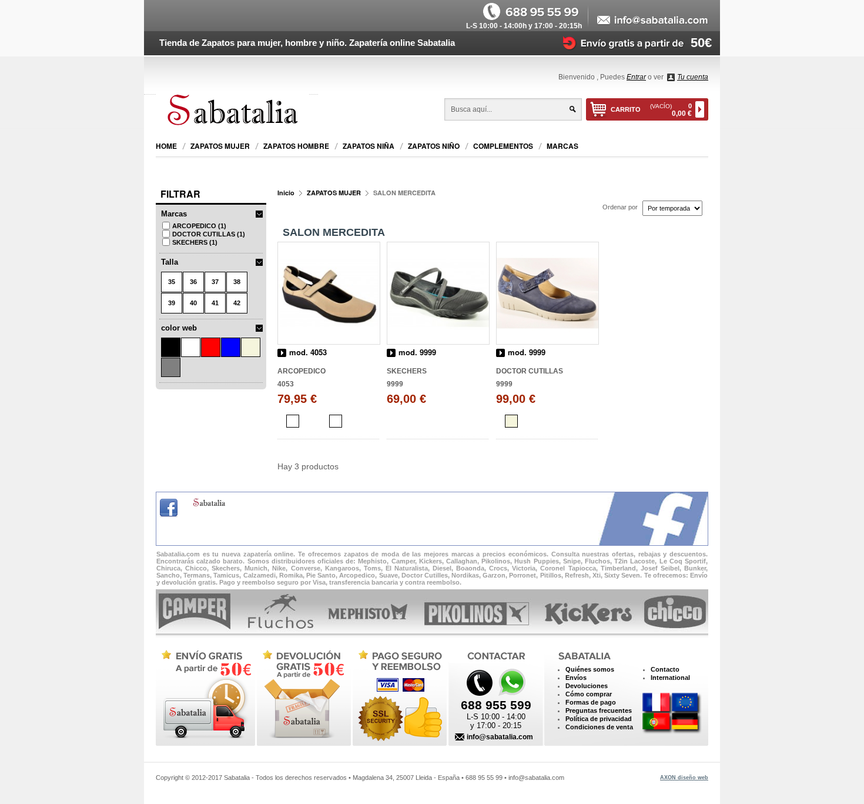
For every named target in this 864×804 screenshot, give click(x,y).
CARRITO (651, 110)
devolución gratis (302, 695)
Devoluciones (586, 685)
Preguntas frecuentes (598, 710)
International (670, 677)
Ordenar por (620, 207)
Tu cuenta (692, 77)
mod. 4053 (308, 353)
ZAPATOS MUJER (334, 192)
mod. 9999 (417, 353)
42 (236, 302)
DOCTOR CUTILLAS (208, 234)
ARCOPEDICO (199, 225)
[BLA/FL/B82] (292, 421)
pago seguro (397, 695)
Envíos (576, 677)
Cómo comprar (588, 694)
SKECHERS (194, 242)
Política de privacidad (598, 718)
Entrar (636, 77)
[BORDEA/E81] (335, 421)
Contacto (665, 669)
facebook (168, 508)
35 (171, 281)
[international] (672, 713)
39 (171, 302)
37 (215, 281)
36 (193, 281)
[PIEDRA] (511, 421)
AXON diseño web (684, 777)
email (653, 20)
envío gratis (204, 695)
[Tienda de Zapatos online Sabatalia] (237, 112)
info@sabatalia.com (500, 737)
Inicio (285, 192)
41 (215, 302)
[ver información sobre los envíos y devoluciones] (630, 42)
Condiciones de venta (599, 726)
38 (236, 281)
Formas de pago (590, 702)
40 (193, 302)
